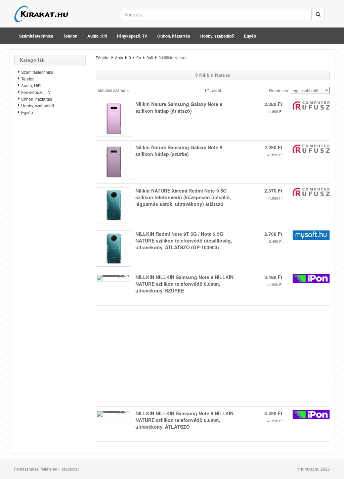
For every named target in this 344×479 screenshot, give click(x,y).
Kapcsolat (69, 469)
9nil (149, 57)
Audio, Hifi (97, 36)
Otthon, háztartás (173, 36)
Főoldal (103, 57)
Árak (119, 57)
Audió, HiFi (31, 85)
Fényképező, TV (132, 36)
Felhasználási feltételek (35, 469)
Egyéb (250, 36)
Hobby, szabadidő (217, 36)
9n (138, 57)
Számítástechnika (36, 36)
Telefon (70, 36)
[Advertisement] (50, 226)
